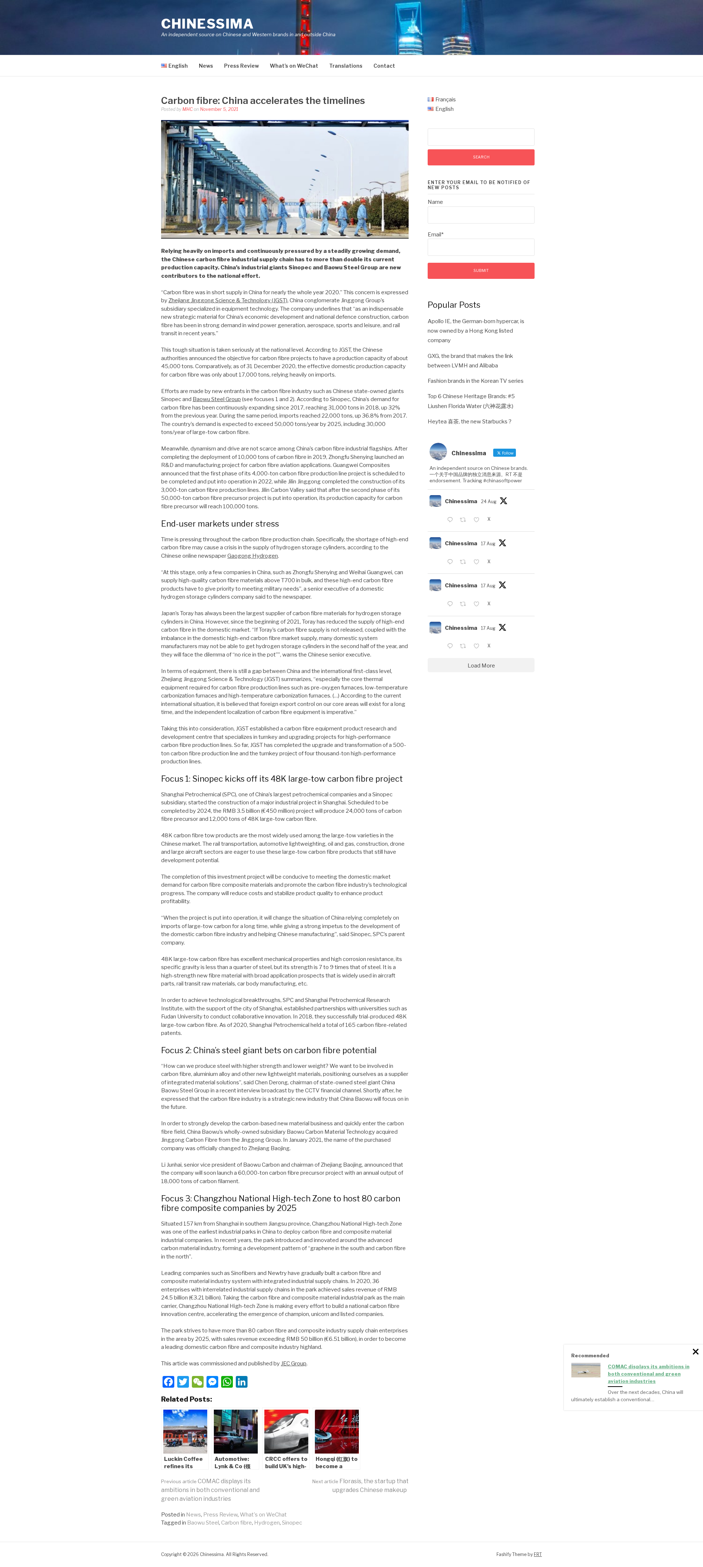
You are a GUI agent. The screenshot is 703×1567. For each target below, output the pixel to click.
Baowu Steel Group (217, 399)
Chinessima (207, 24)
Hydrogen (267, 1522)
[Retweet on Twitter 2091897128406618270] (465, 520)
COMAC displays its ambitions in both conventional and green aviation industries (210, 1490)
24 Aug (488, 501)
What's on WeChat (263, 1514)
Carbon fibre (236, 1522)
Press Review (241, 66)
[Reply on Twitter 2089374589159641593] (451, 562)
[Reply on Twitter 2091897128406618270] (451, 520)
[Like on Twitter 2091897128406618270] (479, 520)
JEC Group (293, 1363)
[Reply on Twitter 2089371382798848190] (451, 647)
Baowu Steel (203, 1522)
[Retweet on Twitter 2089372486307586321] (465, 604)
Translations (345, 66)
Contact (384, 66)
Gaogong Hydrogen (252, 556)
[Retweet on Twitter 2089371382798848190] (465, 647)
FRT (538, 1554)
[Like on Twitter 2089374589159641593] (479, 562)
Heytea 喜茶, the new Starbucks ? (470, 421)
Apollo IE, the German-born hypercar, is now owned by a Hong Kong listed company (476, 331)
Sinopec (292, 1522)
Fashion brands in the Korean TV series (476, 381)
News (206, 66)
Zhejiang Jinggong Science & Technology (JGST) (227, 300)
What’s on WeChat (294, 66)
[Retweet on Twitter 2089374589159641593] (465, 562)
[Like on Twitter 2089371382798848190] (479, 647)
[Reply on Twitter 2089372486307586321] (451, 604)
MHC (187, 109)
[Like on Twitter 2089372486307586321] (479, 604)
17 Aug (488, 543)
